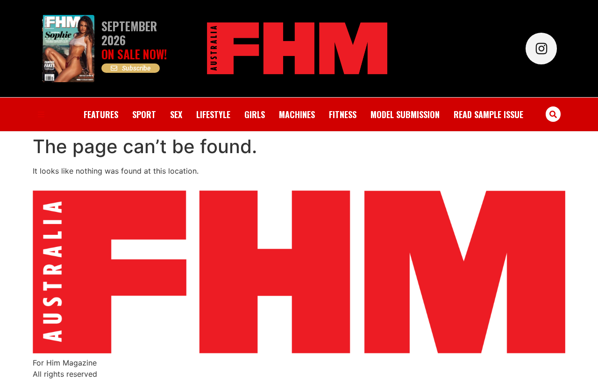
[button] (553, 114)
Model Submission (405, 114)
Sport (144, 114)
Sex (176, 114)
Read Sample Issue (488, 114)
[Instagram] (541, 48)
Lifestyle (213, 114)
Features (101, 114)
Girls (254, 114)
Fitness (342, 114)
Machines (297, 114)
